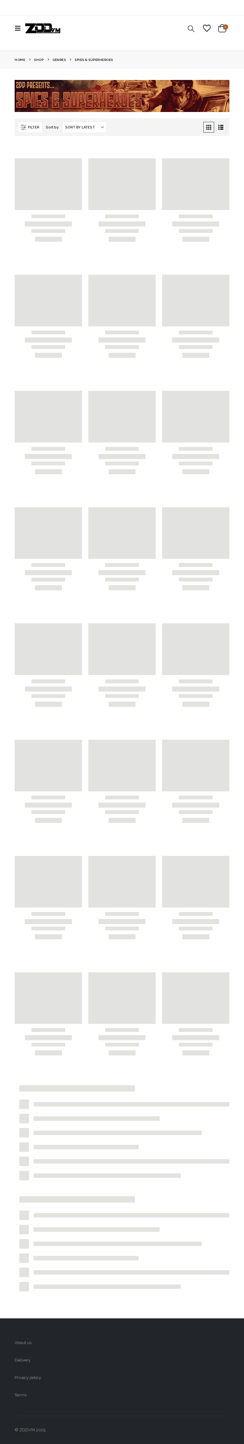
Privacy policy (28, 1377)
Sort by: (52, 127)
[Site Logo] (43, 28)
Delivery (22, 1360)
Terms (20, 1395)
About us (23, 1342)
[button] (20, 28)
